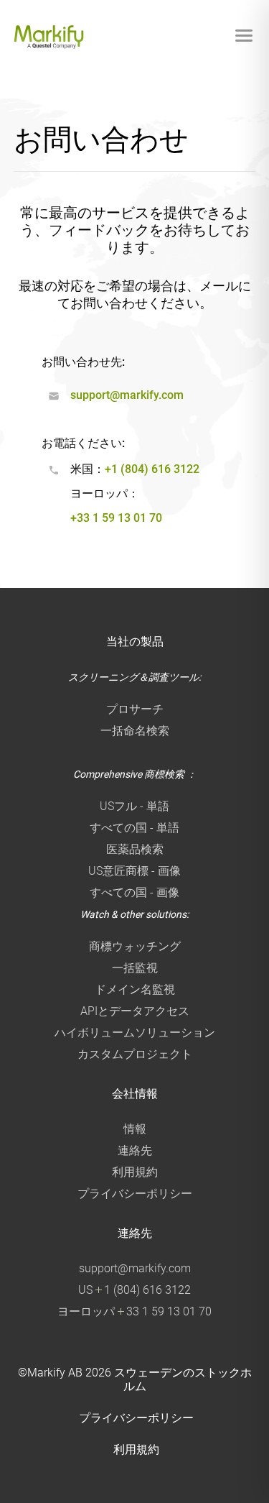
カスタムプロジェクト (134, 1054)
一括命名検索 (134, 730)
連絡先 (135, 1150)
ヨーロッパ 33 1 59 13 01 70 (134, 1311)
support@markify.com (127, 395)
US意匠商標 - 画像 (134, 871)
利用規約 (135, 1172)
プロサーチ (135, 709)
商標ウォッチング (135, 946)
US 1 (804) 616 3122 (134, 1290)
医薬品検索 (135, 849)
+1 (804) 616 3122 (152, 469)
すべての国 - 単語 (134, 828)
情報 (134, 1129)
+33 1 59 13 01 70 (116, 518)
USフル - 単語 (134, 806)
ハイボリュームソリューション (135, 1032)
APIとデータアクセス (134, 1011)
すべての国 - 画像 (134, 892)
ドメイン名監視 (135, 989)
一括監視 (135, 968)
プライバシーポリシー (134, 1193)
